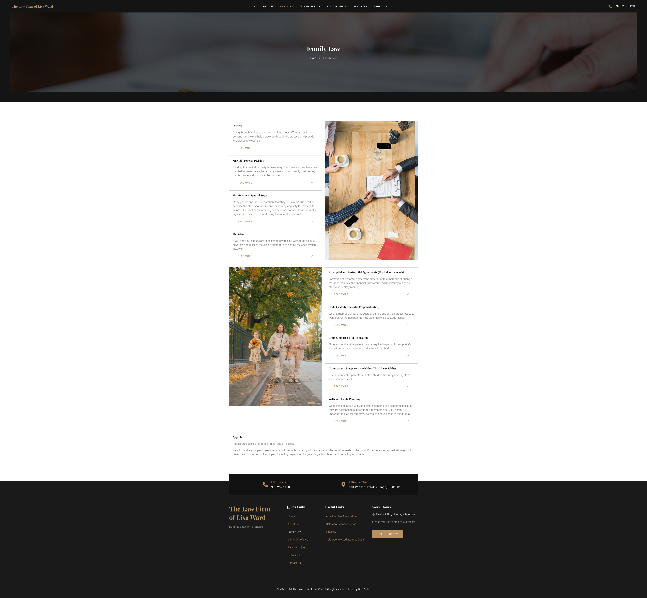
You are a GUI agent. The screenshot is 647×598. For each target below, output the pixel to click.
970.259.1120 (280, 487)
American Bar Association (341, 516)
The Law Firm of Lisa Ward (32, 6)
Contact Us (380, 6)
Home (253, 6)
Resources (360, 6)
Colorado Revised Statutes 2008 (345, 540)
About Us (268, 6)
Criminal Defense (310, 6)
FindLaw (331, 532)
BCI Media (364, 589)
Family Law (287, 6)
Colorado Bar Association (341, 524)
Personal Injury (337, 6)
